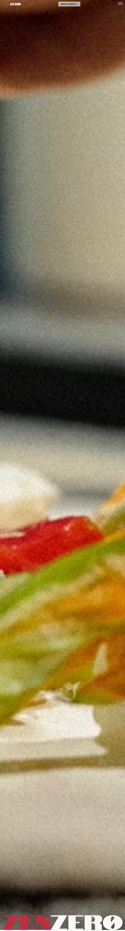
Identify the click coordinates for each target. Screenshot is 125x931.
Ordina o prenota (68, 4)
